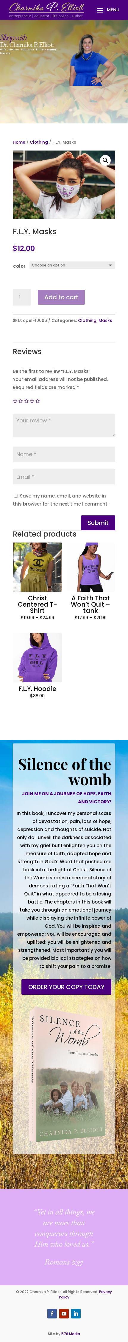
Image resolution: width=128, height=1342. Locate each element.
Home (19, 142)
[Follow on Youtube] (64, 1313)
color (19, 266)
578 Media (70, 1333)
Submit (98, 523)
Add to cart (61, 297)
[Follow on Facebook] (52, 1313)
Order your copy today (66, 987)
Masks (105, 320)
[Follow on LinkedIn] (76, 1313)
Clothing (39, 142)
